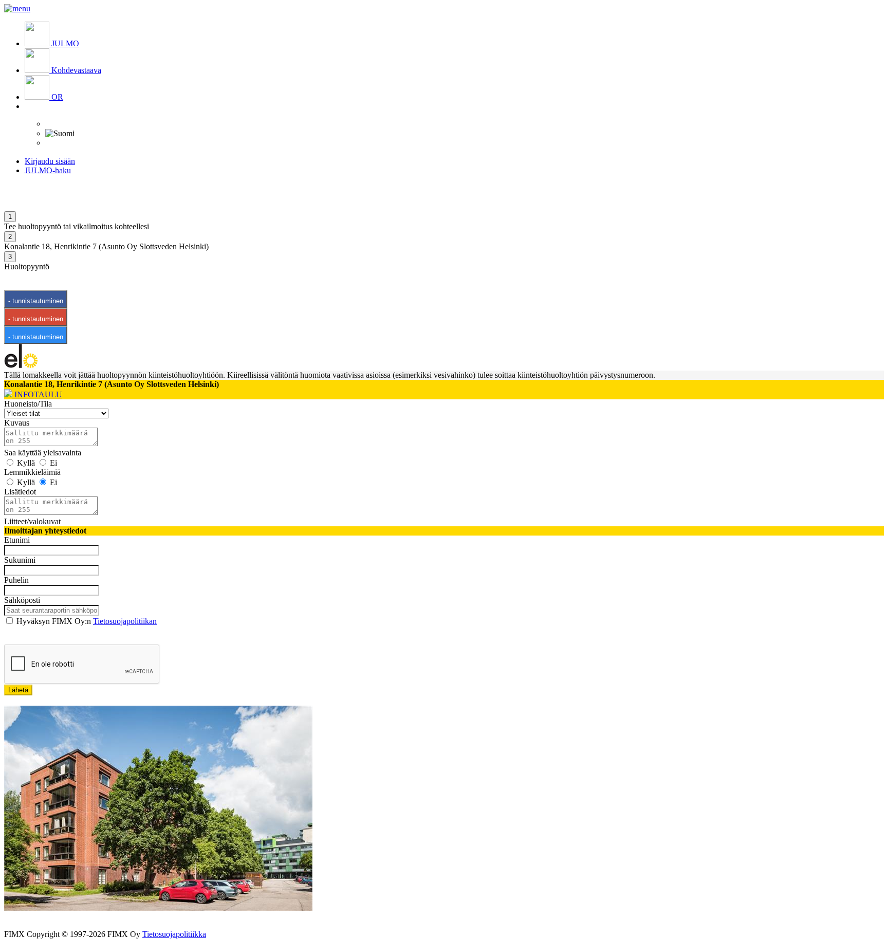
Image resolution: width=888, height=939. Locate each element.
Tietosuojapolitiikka (174, 934)
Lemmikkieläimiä (32, 472)
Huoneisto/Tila (28, 403)
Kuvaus (16, 422)
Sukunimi (19, 560)
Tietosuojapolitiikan (125, 621)
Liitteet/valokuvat (32, 521)
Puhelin (16, 580)
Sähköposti (22, 600)
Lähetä (18, 690)
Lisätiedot (20, 491)
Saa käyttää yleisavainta (42, 452)
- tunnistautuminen (35, 301)
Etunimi (17, 540)
